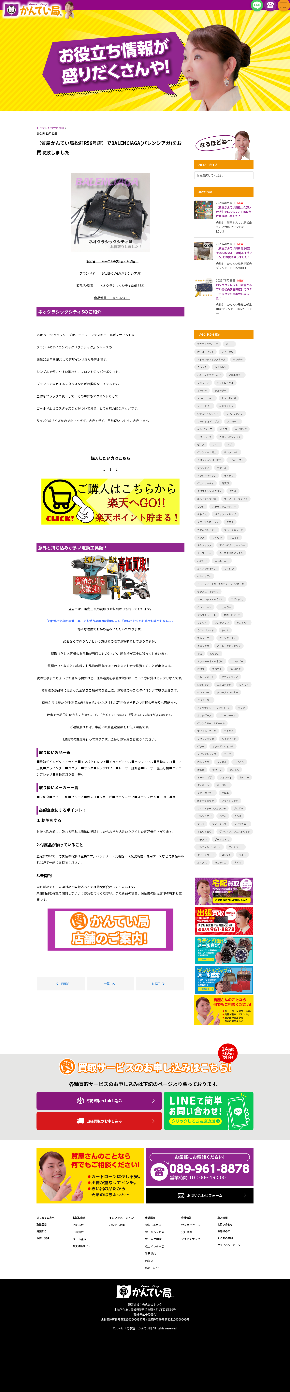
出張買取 (78, 1232)
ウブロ (200, 506)
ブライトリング (230, 800)
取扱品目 (41, 1224)
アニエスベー (236, 374)
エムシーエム (204, 638)
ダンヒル (234, 769)
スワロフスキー (205, 398)
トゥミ (225, 630)
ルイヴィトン (229, 738)
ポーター (202, 390)
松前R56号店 (153, 1225)
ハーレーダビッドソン (229, 646)
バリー (229, 344)
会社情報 (186, 1217)
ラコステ (202, 367)
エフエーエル (222, 560)
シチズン (202, 839)
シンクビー (237, 661)
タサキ (233, 491)
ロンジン (226, 854)
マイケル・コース (206, 731)
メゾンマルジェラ (206, 754)
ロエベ (222, 816)
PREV (65, 983)
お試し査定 (79, 1217)
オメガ (200, 769)
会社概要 (186, 1232)
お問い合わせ (225, 1224)
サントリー (243, 622)
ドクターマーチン (206, 475)
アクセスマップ (190, 1239)
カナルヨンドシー (206, 529)
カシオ (237, 816)
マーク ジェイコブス (208, 421)
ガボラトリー (204, 700)
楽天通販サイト (82, 1246)
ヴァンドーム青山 (206, 452)
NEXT (156, 983)
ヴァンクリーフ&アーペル (211, 723)
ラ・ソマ (229, 475)
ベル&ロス (235, 669)
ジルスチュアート (206, 615)
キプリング (241, 429)
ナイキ (237, 862)
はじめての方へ (45, 1217)
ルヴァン (214, 653)
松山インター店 (154, 1246)
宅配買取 (78, 1225)
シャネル (221, 762)
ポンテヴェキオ (205, 800)
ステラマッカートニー (224, 506)
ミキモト (244, 684)
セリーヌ (217, 769)
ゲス (199, 653)
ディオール (203, 785)
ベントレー (203, 692)
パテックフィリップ (225, 514)
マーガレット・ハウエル (210, 599)
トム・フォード (205, 676)
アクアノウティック (207, 344)
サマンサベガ (229, 398)
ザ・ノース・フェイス (236, 498)
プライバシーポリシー (230, 1245)
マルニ (215, 444)
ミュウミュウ (204, 831)
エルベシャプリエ (206, 498)
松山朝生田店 (153, 1239)
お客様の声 (223, 1231)
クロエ (225, 792)
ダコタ (230, 522)
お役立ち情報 (117, 1225)
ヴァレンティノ (230, 676)
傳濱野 (225, 483)
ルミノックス (204, 545)
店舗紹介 (150, 1217)
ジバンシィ (203, 467)
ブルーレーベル (227, 715)
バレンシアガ (204, 816)
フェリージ (203, 382)
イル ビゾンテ (204, 429)
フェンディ (226, 777)
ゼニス (200, 444)
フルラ (242, 854)
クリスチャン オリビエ (209, 460)
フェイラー (225, 607)
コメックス (203, 646)
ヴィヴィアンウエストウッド (234, 831)
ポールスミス (222, 839)
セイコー (244, 777)
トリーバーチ (204, 436)
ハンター (202, 560)
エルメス (202, 862)
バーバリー (223, 785)
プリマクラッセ (205, 738)
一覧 (107, 983)
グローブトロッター (227, 692)
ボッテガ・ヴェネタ (223, 746)
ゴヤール (221, 467)
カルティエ (220, 862)
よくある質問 (225, 1238)
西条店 (149, 1261)
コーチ (227, 754)
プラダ (200, 823)
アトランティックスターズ (211, 359)
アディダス (237, 599)
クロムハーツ (204, 607)
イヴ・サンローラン (208, 522)
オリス (200, 669)
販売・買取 (42, 1238)
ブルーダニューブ (233, 529)
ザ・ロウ (229, 568)
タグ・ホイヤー (205, 792)
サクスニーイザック (208, 591)
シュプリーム (204, 553)
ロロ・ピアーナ (232, 615)
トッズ (200, 537)
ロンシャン (203, 684)
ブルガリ (238, 808)
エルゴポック (224, 684)
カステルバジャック (229, 436)
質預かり (41, 1231)
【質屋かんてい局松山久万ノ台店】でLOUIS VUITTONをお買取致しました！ (234, 211)
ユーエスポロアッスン (231, 553)
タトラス (202, 514)
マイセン (217, 537)
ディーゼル (227, 351)
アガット (234, 537)
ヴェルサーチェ (205, 483)
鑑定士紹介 (152, 1268)
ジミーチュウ (219, 823)
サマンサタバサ (234, 413)
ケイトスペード (205, 854)
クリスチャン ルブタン (209, 491)
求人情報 (222, 1217)
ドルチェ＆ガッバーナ (209, 847)
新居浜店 (150, 1253)
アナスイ (228, 731)
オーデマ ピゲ (204, 777)
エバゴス (217, 669)
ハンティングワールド (209, 374)
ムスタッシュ (226, 405)
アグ (229, 444)
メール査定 (79, 1239)
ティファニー (241, 823)
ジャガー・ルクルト (207, 413)
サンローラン (236, 460)
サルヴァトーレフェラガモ (211, 808)
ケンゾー (238, 359)
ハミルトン (220, 367)
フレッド (202, 622)
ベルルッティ (204, 576)
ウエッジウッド (205, 630)
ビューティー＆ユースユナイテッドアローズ (220, 584)
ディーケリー (204, 405)
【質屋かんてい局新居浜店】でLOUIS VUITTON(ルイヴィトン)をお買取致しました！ (234, 252)
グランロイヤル (225, 382)
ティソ (241, 707)
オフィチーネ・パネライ (210, 661)
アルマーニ (233, 421)
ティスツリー (236, 847)
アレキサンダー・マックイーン (213, 707)
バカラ (223, 429)
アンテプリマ (222, 622)
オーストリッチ (205, 351)
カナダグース (204, 715)
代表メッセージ (190, 1225)
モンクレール (231, 452)
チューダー (220, 390)
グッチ (200, 746)
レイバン (239, 762)
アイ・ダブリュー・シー (232, 545)
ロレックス (203, 762)
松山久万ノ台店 (154, 1232)
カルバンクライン (206, 568)
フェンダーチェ (227, 638)
